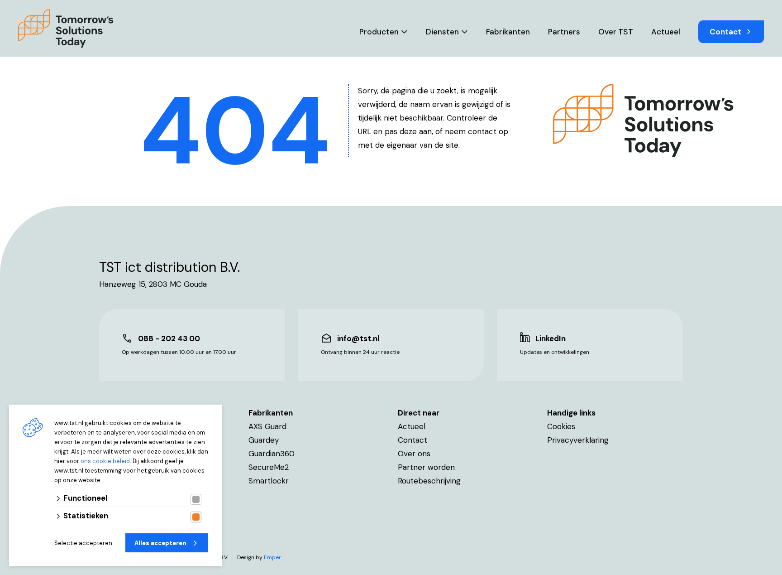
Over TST (615, 32)
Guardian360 (271, 454)
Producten (379, 32)
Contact (725, 32)
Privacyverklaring (578, 440)
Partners (564, 32)
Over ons (414, 454)
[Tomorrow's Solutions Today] (66, 28)
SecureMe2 (268, 467)
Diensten (442, 32)
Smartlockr (268, 481)
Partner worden (426, 467)
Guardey (263, 440)
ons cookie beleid (105, 461)
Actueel (665, 32)
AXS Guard (267, 426)
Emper (272, 557)
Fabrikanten (508, 32)
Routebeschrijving (429, 481)
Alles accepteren (160, 543)
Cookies (561, 426)
